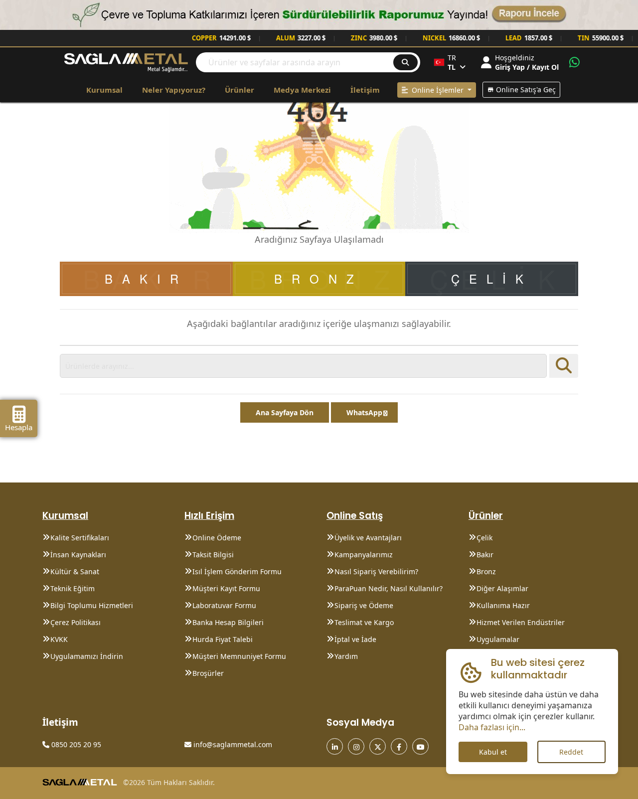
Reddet (571, 752)
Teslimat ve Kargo (364, 622)
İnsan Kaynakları (78, 554)
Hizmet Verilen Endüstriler (521, 622)
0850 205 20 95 (75, 744)
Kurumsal (104, 90)
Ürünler (239, 90)
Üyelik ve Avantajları (368, 537)
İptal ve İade (355, 639)
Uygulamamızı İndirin (86, 656)
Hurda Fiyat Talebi (222, 639)
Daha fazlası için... (492, 727)
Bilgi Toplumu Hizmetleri (91, 605)
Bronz (486, 571)
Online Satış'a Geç (525, 89)
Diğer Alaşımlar (502, 588)
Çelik (484, 537)
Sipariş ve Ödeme (363, 605)
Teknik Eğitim (72, 588)
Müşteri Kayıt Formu (226, 588)
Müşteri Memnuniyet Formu (239, 656)
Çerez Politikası (75, 622)
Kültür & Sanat (74, 571)
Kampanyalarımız (363, 554)
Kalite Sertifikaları (79, 537)
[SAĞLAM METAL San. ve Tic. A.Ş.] (126, 61)
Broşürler (208, 673)
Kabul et (493, 752)
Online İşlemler (437, 90)
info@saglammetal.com (231, 744)
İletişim (365, 90)
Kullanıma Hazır (503, 605)
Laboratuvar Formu (224, 605)
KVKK (59, 639)
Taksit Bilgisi (213, 554)
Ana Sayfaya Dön (285, 412)
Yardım (346, 656)
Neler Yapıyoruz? (173, 90)
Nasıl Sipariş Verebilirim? (376, 571)
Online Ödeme (216, 537)
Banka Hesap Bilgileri (228, 622)
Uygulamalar (498, 639)
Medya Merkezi (302, 90)
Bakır (485, 554)
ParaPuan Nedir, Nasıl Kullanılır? (388, 588)
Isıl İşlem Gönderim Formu (237, 571)
